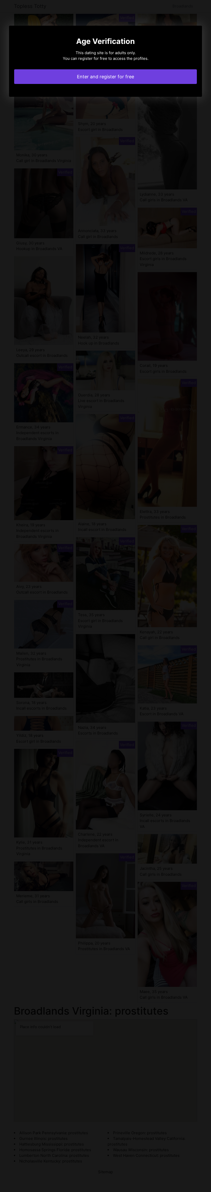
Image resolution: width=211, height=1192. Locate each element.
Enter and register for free (105, 76)
